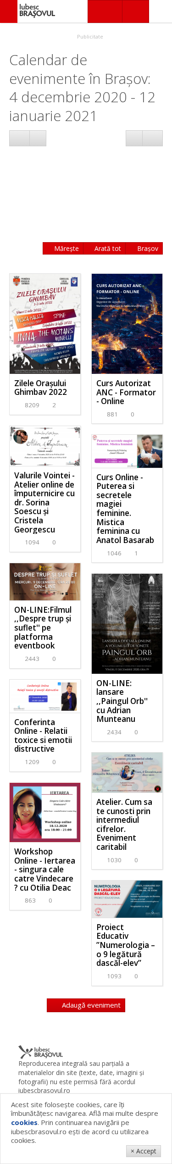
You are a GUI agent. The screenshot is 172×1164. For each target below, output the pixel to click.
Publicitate (89, 36)
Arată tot (107, 248)
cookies (24, 1122)
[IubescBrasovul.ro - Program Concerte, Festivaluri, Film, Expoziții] (8, 11)
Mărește (65, 248)
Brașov (146, 248)
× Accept (143, 1151)
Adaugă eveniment (90, 1004)
